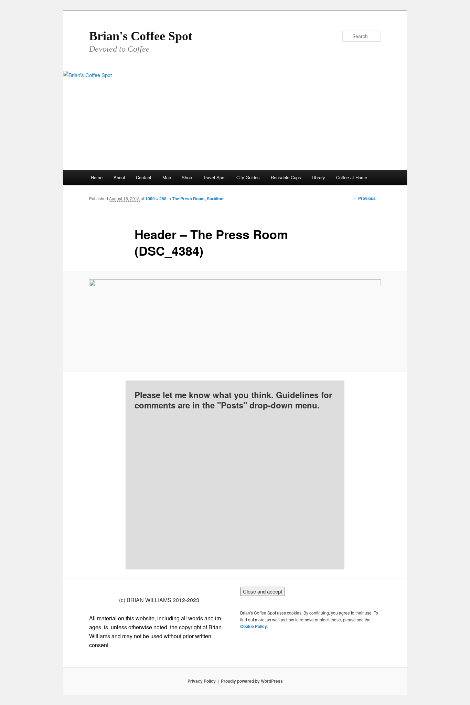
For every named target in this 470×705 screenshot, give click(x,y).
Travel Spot (214, 177)
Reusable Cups (286, 177)
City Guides (248, 177)
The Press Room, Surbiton (197, 198)
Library (318, 177)
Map (166, 177)
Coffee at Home (351, 177)
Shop (187, 177)
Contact (143, 177)
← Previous (364, 198)
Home (97, 177)
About (119, 177)
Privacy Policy (202, 681)
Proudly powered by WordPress (252, 681)
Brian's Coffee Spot (140, 36)
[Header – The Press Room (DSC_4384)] (235, 321)
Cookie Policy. (254, 626)
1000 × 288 (156, 198)
